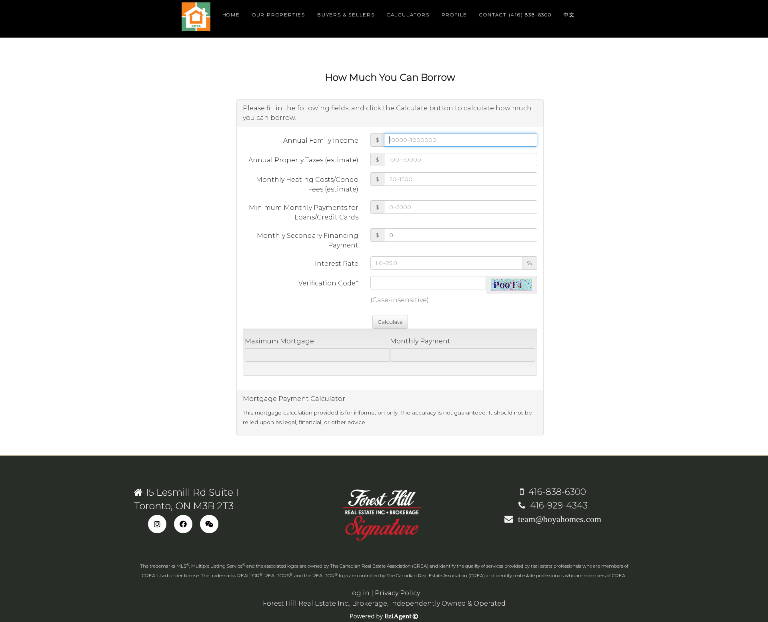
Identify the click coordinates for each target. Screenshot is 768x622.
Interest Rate (336, 263)
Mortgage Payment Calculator (294, 399)
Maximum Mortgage (279, 341)
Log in (359, 593)
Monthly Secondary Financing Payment (307, 240)
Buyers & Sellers (346, 15)
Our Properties (278, 15)
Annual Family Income (320, 140)
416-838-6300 (555, 491)
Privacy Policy (397, 593)
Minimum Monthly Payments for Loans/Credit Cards (303, 212)
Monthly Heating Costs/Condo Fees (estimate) (307, 184)
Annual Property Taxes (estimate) (303, 160)
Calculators (408, 15)
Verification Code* (328, 283)
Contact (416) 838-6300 (515, 15)
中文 (569, 15)
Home (231, 15)
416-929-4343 (556, 505)
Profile (455, 15)
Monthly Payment (420, 341)
